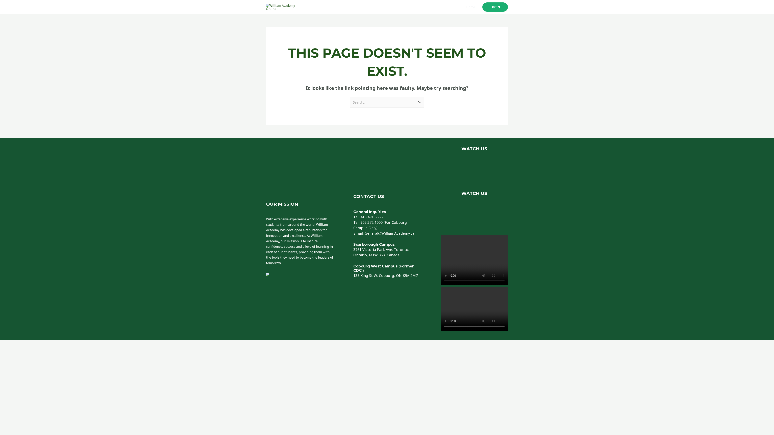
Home (470, 7)
